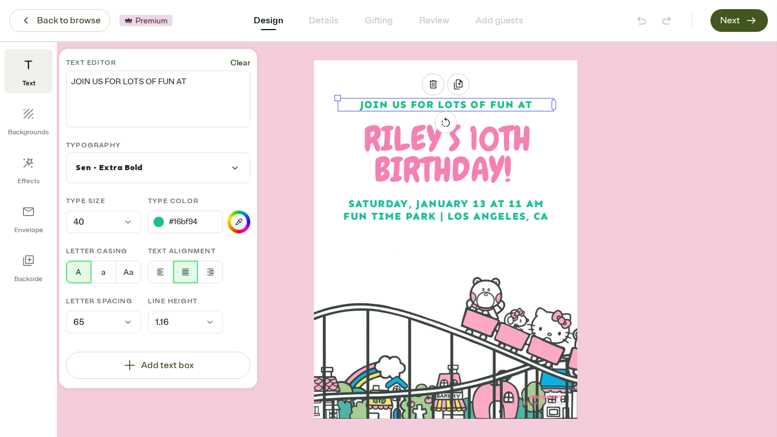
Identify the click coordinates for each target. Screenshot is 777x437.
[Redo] (666, 20)
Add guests (499, 20)
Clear (240, 63)
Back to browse (69, 20)
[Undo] (641, 20)
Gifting (379, 20)
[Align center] (186, 272)
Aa (128, 272)
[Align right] (210, 272)
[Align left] (160, 272)
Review (434, 20)
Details (323, 20)
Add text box (167, 365)
